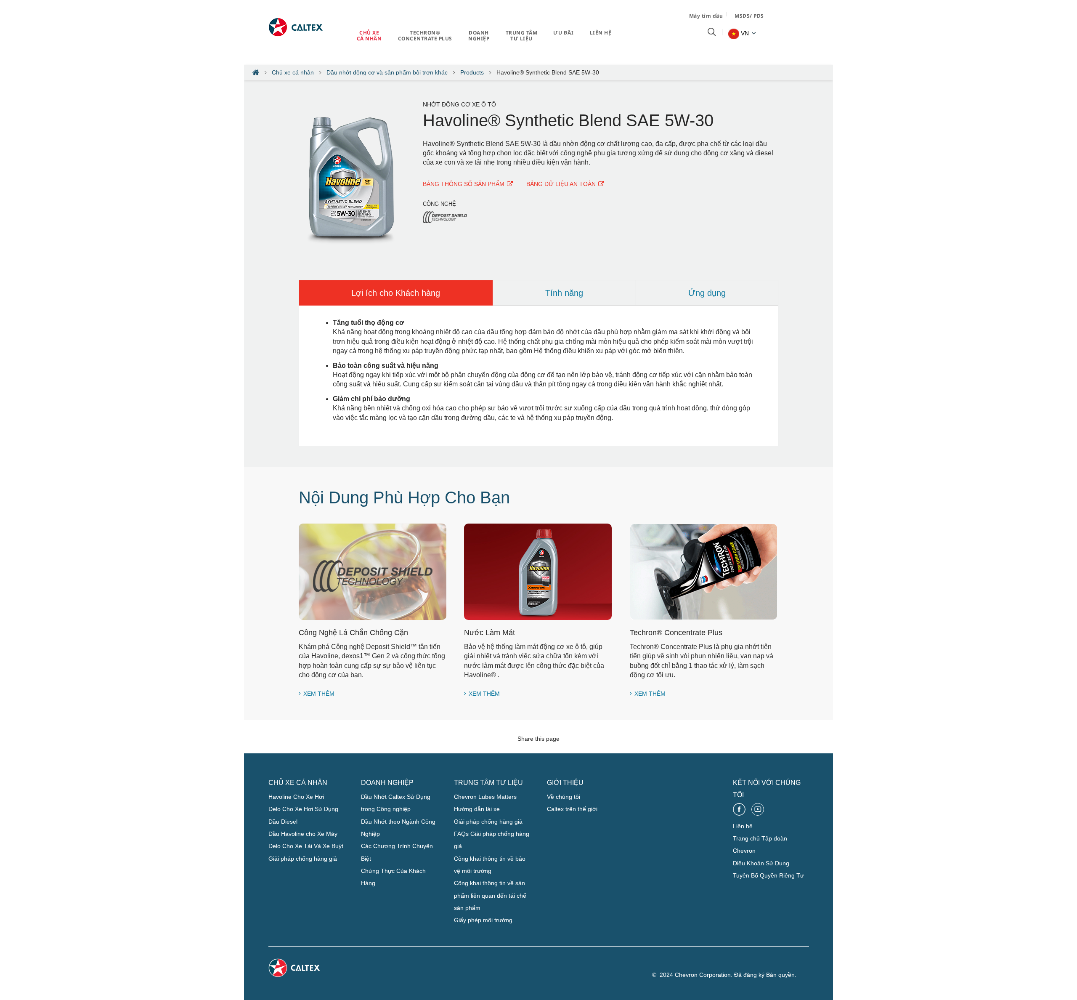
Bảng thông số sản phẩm (463, 184)
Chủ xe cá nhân (369, 35)
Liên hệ (601, 32)
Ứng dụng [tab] (707, 293)
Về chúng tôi (563, 796)
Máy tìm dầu (706, 15)
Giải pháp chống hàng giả (302, 858)
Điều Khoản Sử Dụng (761, 863)
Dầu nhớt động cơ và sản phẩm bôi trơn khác (387, 72)
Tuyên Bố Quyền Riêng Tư (768, 875)
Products (472, 72)
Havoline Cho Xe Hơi (296, 796)
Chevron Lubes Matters (485, 796)
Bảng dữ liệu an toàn (561, 184)
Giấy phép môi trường (483, 920)
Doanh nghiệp (478, 35)
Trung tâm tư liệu (522, 35)
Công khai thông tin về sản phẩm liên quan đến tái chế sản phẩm (490, 895)
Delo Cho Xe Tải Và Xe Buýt (305, 846)
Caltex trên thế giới (572, 809)
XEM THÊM (318, 693)
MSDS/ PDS (749, 15)
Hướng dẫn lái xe (477, 809)
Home (255, 72)
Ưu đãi (563, 32)
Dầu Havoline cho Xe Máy (302, 833)
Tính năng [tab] (564, 293)
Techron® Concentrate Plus (425, 35)
